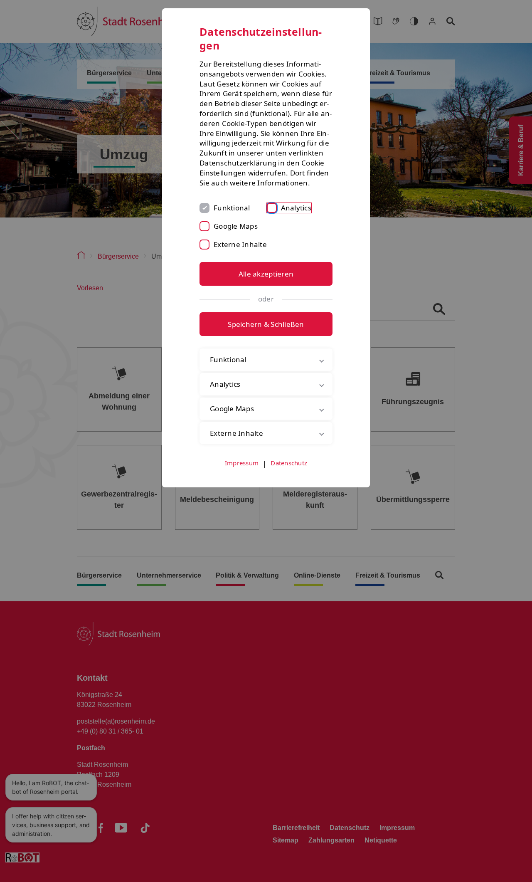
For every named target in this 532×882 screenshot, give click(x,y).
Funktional (232, 207)
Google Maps (236, 226)
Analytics (296, 207)
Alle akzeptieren (266, 274)
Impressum (242, 463)
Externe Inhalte (240, 244)
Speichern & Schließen (266, 324)
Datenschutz (289, 463)
